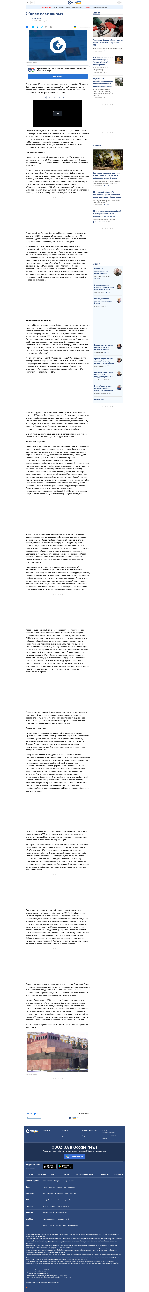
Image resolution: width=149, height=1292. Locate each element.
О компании (46, 1130)
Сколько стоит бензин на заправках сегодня (107, 48)
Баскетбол (52, 1187)
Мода (64, 1225)
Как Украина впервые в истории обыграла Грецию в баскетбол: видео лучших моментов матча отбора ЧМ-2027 (103, 61)
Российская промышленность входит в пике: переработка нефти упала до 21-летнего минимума (102, 271)
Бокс (64, 1187)
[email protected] (49, 1277)
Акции (65, 1200)
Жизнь (66, 1174)
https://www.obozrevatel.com (92, 1234)
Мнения (96, 264)
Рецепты (45, 1206)
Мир (52, 1174)
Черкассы (72, 1181)
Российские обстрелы (99, 7)
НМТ (75, 1193)
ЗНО (71, 1193)
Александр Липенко (100, 393)
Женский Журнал (73, 1225)
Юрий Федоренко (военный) (102, 276)
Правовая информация (89, 1130)
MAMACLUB (60, 1219)
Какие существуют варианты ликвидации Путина (103, 301)
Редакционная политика (34, 1118)
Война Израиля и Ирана (74, 7)
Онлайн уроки (59, 1193)
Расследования (82, 1174)
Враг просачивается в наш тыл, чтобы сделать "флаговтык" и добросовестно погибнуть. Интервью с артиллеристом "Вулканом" (106, 175)
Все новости (118, 1174)
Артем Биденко (98, 380)
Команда (65, 1130)
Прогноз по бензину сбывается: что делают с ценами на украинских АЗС (108, 42)
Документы (66, 1136)
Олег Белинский (98, 352)
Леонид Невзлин (99, 366)
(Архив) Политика (37, 18)
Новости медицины (49, 1219)
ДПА (66, 1193)
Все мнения (98, 400)
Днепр (65, 1181)
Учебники (50, 1193)
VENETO (87, 7)
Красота (58, 1225)
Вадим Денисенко (99, 292)
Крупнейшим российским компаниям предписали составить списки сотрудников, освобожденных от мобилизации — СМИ (103, 82)
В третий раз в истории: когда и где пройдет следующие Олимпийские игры (104, 388)
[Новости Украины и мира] (72, 1118)
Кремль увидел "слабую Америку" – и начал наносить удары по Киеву (104, 361)
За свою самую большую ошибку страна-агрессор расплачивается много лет (106, 182)
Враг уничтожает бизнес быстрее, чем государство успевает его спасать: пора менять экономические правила (104, 374)
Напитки (52, 1206)
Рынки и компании (49, 1212)
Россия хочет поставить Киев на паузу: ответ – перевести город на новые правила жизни (103, 347)
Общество (105, 1174)
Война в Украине (58, 7)
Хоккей (59, 1187)
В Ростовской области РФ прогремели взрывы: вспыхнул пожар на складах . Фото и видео (107, 194)
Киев (44, 1181)
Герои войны (46, 7)
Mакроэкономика (61, 1212)
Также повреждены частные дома (104, 219)
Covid (67, 1219)
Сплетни (51, 1225)
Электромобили (56, 1200)
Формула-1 (71, 1187)
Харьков (50, 1181)
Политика (42, 1174)
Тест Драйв (46, 1200)
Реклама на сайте (48, 1136)
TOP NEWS (98, 145)
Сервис (71, 1200)
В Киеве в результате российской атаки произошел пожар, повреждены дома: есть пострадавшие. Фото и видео (107, 213)
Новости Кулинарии (63, 1206)
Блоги (91, 1174)
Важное (96, 13)
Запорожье (57, 1181)
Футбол (45, 1187)
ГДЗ (44, 1193)
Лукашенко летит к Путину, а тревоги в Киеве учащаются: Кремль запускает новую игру (104, 287)
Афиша (45, 1225)
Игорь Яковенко (99, 306)
